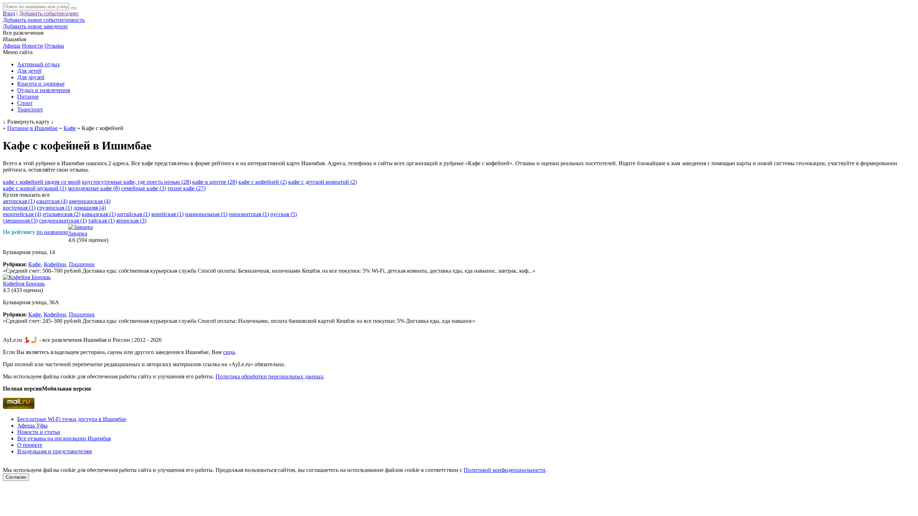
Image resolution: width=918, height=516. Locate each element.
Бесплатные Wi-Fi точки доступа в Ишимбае (71, 419)
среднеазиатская (63, 221)
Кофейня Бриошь (24, 284)
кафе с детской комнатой (322, 182)
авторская (19, 201)
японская (131, 221)
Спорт (25, 103)
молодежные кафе (94, 188)
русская (283, 214)
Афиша (11, 46)
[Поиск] (73, 8)
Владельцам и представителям (54, 451)
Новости (32, 46)
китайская (133, 214)
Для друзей (30, 77)
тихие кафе (186, 188)
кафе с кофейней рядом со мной (42, 182)
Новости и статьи (38, 432)
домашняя (90, 208)
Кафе (34, 264)
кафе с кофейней (262, 182)
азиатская (51, 201)
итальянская (61, 214)
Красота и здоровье (41, 84)
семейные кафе (143, 188)
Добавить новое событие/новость (44, 20)
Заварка (77, 233)
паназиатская (249, 214)
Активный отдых (38, 64)
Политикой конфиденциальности (504, 470)
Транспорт (30, 109)
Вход (9, 13)
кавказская (99, 214)
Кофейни (55, 264)
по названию (52, 232)
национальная (206, 214)
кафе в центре (214, 182)
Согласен (16, 477)
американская (89, 201)
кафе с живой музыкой (34, 188)
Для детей (29, 71)
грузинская (54, 208)
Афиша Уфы (32, 425)
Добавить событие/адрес (49, 13)
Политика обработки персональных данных (269, 376)
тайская (101, 221)
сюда (229, 352)
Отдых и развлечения (43, 90)
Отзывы (54, 46)
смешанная (20, 221)
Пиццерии (82, 264)
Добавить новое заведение (35, 26)
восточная (19, 208)
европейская (22, 214)
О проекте (29, 445)
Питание (28, 97)
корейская (167, 214)
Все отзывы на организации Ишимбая (64, 438)
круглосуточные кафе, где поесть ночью (136, 182)
